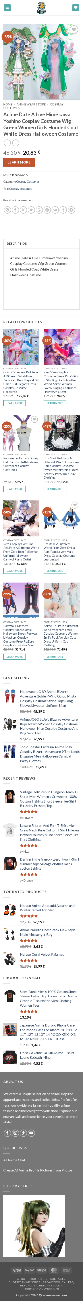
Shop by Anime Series (24, 1282)
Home (7, 104)
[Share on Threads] (39, 210)
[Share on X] (23, 210)
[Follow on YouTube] (31, 1133)
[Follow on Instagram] (15, 1133)
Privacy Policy (54, 1282)
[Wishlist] (75, 7)
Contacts (57, 1278)
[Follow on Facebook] (7, 1133)
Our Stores (38, 1278)
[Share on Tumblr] (63, 210)
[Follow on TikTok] (23, 1133)
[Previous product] (15, 142)
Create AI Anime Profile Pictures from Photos (37, 1170)
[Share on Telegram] (71, 210)
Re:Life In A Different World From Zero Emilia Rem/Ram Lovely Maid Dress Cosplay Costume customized (59, 551)
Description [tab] (17, 243)
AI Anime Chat (14, 1160)
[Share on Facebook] (15, 210)
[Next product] (7, 142)
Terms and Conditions (42, 1288)
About (22, 1278)
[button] (7, 7)
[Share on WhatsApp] (7, 210)
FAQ (71, 1282)
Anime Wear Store (31, 104)
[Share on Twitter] (31, 210)
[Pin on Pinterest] (47, 210)
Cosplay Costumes (27, 181)
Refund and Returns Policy (41, 1285)
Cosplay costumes (20, 188)
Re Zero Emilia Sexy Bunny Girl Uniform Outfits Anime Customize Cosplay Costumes (20, 464)
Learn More (19, 162)
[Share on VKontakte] (55, 210)
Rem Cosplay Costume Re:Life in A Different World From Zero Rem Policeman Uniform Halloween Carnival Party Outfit (21, 551)
